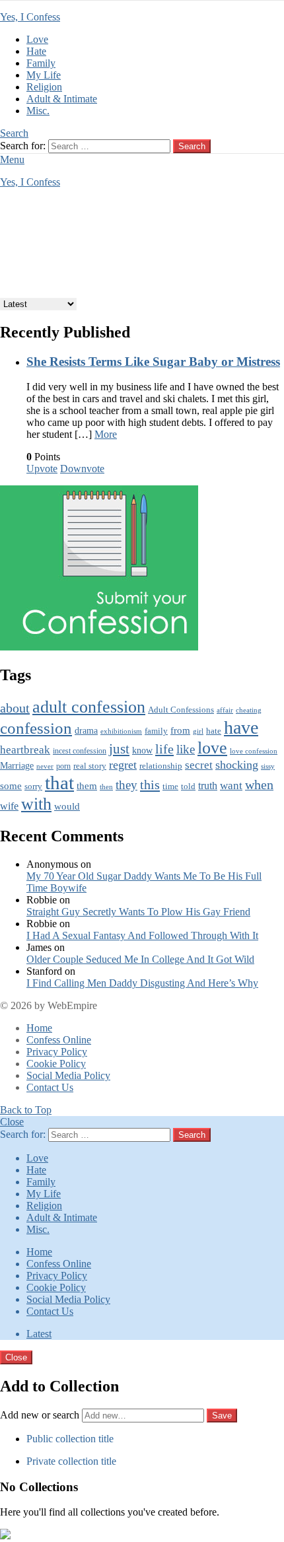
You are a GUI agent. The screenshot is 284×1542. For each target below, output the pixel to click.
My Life (43, 75)
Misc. (38, 110)
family (156, 731)
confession (36, 728)
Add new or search (41, 1414)
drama (86, 731)
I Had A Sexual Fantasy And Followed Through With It (142, 935)
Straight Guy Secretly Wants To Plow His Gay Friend (138, 911)
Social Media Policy (68, 1075)
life (164, 749)
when (259, 785)
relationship (160, 766)
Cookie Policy (56, 1063)
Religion (44, 86)
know (142, 750)
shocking (236, 764)
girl (198, 731)
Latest (39, 1333)
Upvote (41, 468)
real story (89, 766)
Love (37, 39)
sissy (268, 766)
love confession (253, 751)
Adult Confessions (181, 710)
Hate (36, 51)
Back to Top (26, 1109)
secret (199, 765)
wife (9, 806)
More (105, 434)
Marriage (17, 765)
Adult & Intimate (61, 98)
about (15, 708)
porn (63, 766)
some (11, 786)
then (106, 786)
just (119, 749)
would (67, 806)
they (126, 785)
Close (12, 1121)
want (231, 785)
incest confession (79, 751)
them (87, 785)
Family (40, 63)
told (188, 786)
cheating (249, 710)
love (212, 747)
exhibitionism (121, 731)
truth (207, 786)
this (150, 784)
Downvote (82, 468)
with (36, 804)
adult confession (88, 707)
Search (191, 146)
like (185, 749)
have (241, 727)
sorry (33, 786)
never (44, 766)
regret (123, 764)
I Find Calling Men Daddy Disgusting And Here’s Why (142, 983)
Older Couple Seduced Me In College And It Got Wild (140, 959)
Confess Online (58, 1039)
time (170, 786)
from (180, 730)
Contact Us (49, 1087)
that (59, 782)
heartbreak (25, 750)
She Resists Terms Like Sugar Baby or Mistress (153, 361)
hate (213, 731)
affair (225, 710)
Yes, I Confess (30, 16)
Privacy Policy (56, 1051)
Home (39, 1028)
